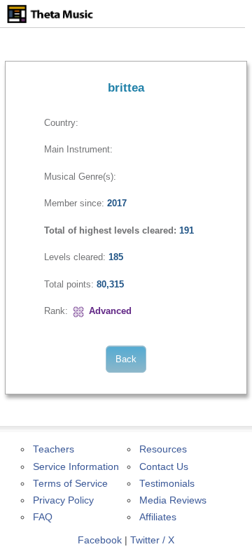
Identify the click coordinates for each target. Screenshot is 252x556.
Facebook (100, 540)
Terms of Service (70, 483)
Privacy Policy (63, 500)
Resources (163, 449)
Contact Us (163, 467)
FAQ (42, 517)
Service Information (76, 467)
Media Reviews (172, 500)
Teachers (53, 449)
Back (125, 359)
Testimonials (167, 483)
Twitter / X (152, 540)
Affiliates (157, 517)
